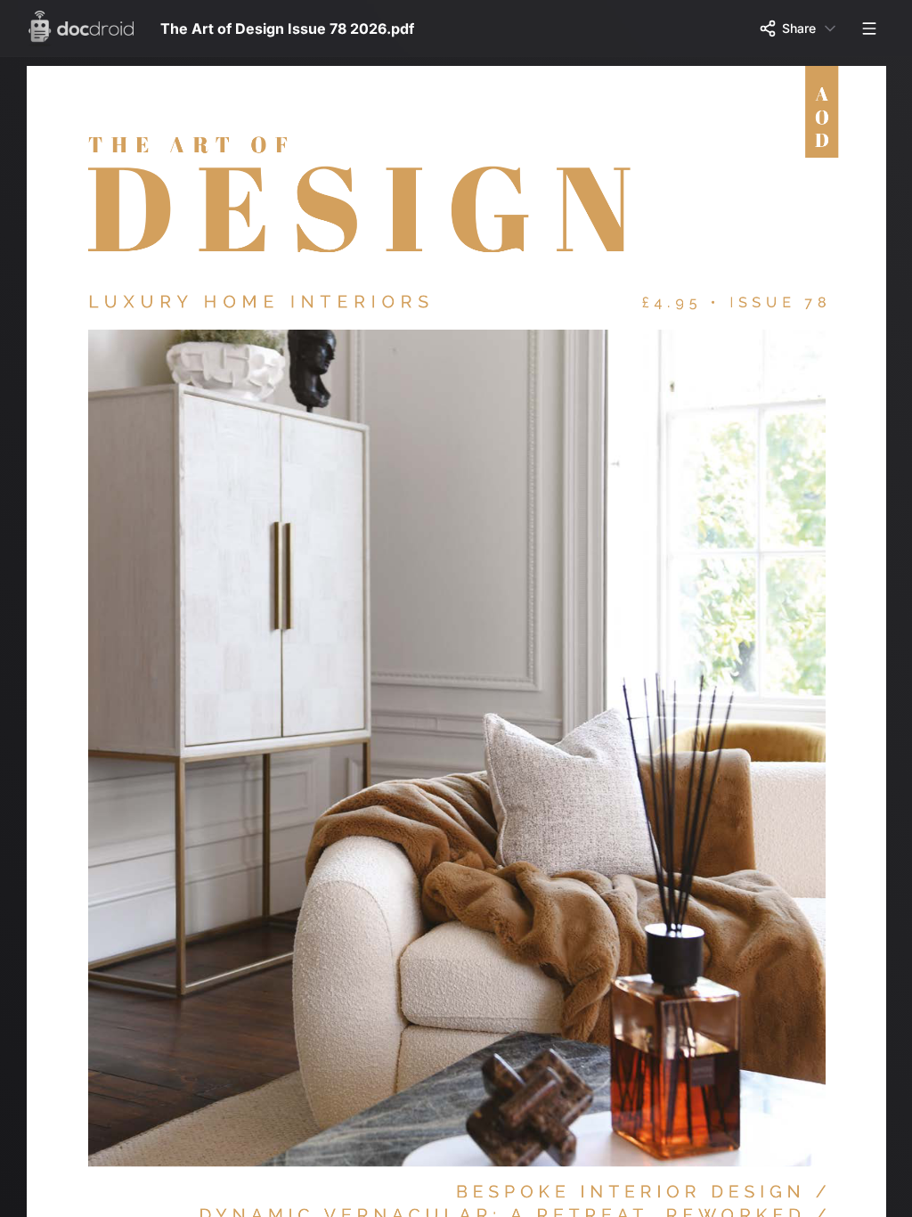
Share (799, 28)
